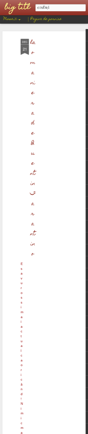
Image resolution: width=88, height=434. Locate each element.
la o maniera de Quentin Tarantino (32, 148)
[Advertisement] (47, 110)
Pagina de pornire (46, 19)
